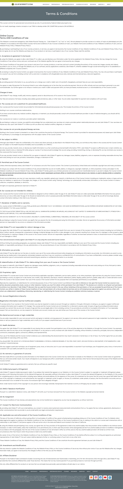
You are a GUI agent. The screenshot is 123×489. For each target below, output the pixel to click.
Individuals (46, 4)
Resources (93, 4)
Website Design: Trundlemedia (61, 487)
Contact (95, 471)
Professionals (55, 4)
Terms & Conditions (67, 486)
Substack (101, 4)
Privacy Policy (75, 486)
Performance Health (68, 4)
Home (26, 471)
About (109, 4)
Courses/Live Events (82, 4)
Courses (66, 471)
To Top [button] (119, 487)
